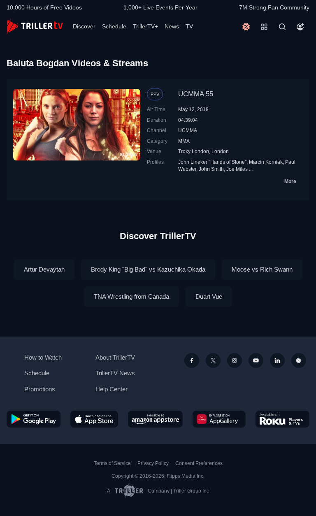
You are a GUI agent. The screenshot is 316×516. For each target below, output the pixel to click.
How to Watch (43, 357)
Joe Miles (237, 169)
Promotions (39, 389)
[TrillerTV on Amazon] (155, 419)
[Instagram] (234, 360)
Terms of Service (112, 463)
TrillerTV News (115, 373)
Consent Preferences (199, 463)
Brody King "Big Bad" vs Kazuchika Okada (148, 269)
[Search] (282, 27)
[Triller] (298, 360)
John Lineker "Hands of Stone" (212, 162)
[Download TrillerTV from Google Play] (33, 419)
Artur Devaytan (44, 269)
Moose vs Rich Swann (262, 269)
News (172, 26)
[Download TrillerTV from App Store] (94, 419)
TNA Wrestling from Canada (131, 296)
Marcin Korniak (266, 162)
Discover (84, 26)
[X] (213, 360)
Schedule (114, 26)
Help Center (111, 389)
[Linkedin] (277, 360)
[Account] (300, 27)
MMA (184, 141)
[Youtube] (256, 360)
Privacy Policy (153, 463)
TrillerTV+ (145, 26)
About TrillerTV (115, 357)
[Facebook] (191, 360)
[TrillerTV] (35, 26)
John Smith (211, 169)
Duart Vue (208, 296)
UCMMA (187, 130)
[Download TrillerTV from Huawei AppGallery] (219, 419)
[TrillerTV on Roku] (282, 419)
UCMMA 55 (195, 94)
